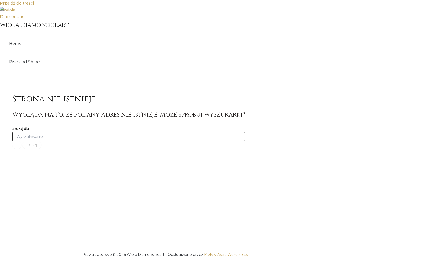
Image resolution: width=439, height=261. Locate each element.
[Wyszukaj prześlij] (16, 145)
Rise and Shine (24, 61)
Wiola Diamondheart (34, 25)
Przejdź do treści (17, 3)
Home (15, 43)
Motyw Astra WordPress (226, 254)
